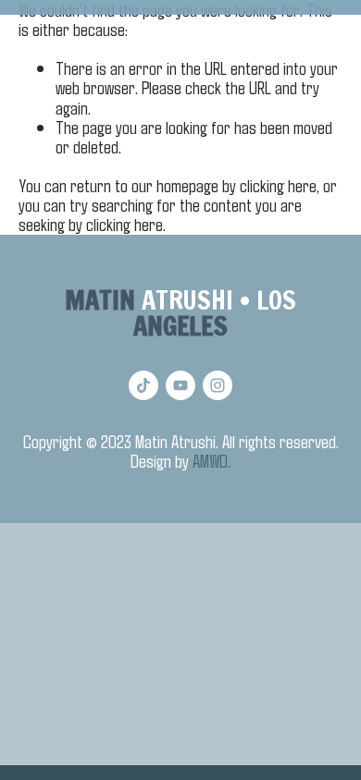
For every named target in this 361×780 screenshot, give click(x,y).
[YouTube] (180, 385)
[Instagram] (217, 385)
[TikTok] (143, 385)
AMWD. (211, 460)
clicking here (278, 185)
